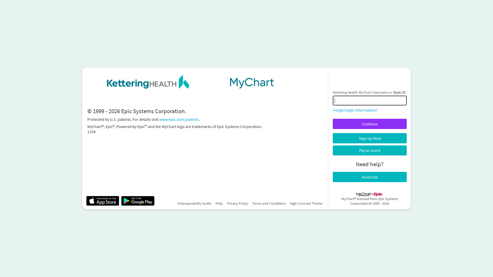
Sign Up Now (370, 138)
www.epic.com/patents (179, 119)
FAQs (219, 203)
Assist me (370, 177)
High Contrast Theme (306, 203)
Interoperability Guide (194, 203)
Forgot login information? (355, 110)
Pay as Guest (370, 150)
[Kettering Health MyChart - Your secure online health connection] (205, 82)
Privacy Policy (237, 203)
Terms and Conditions (269, 203)
